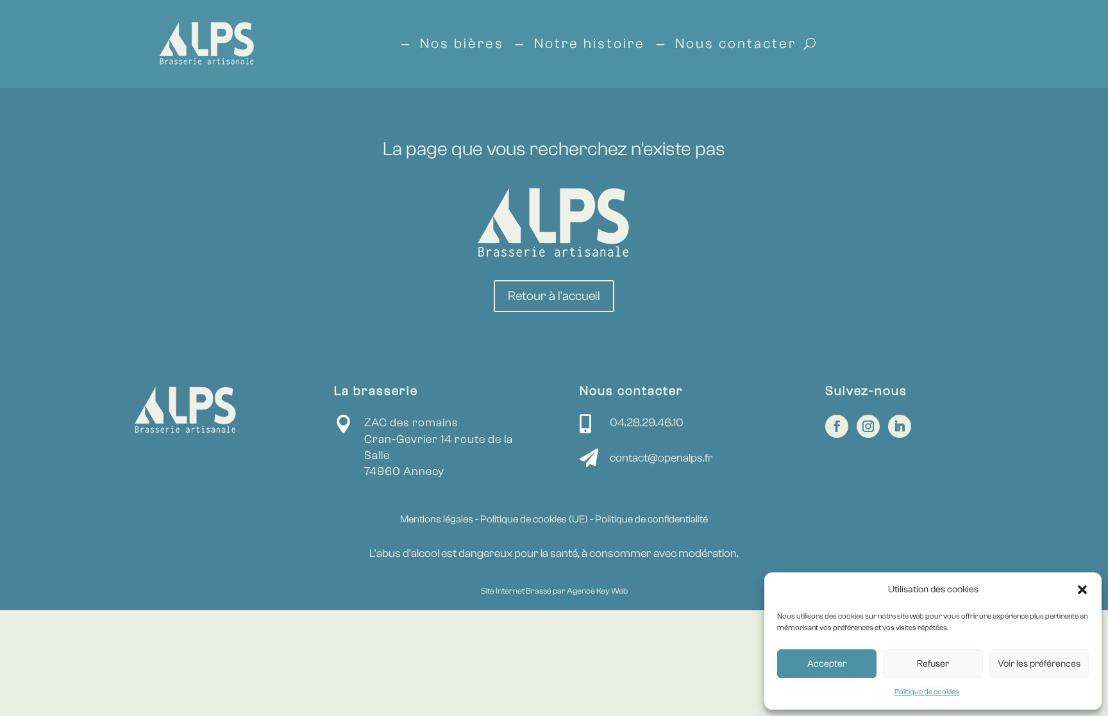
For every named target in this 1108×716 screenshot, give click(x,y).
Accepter (826, 663)
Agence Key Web (597, 590)
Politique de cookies (926, 691)
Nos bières (462, 43)
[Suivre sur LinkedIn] (899, 426)
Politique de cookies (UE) (535, 519)
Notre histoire (589, 43)
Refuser (933, 663)
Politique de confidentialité (651, 519)
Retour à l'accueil (554, 295)
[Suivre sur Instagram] (868, 426)
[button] (1082, 589)
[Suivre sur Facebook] (836, 426)
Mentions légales (436, 519)
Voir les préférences (1039, 663)
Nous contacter (735, 43)
